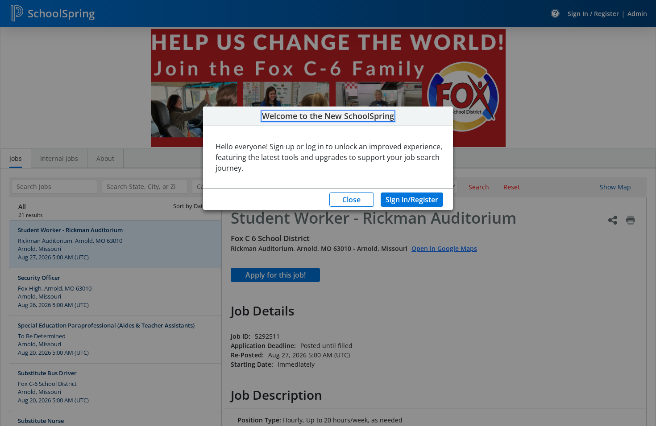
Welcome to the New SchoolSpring (328, 116)
